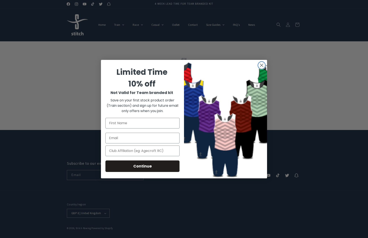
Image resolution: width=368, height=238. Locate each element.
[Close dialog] (261, 65)
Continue (142, 166)
